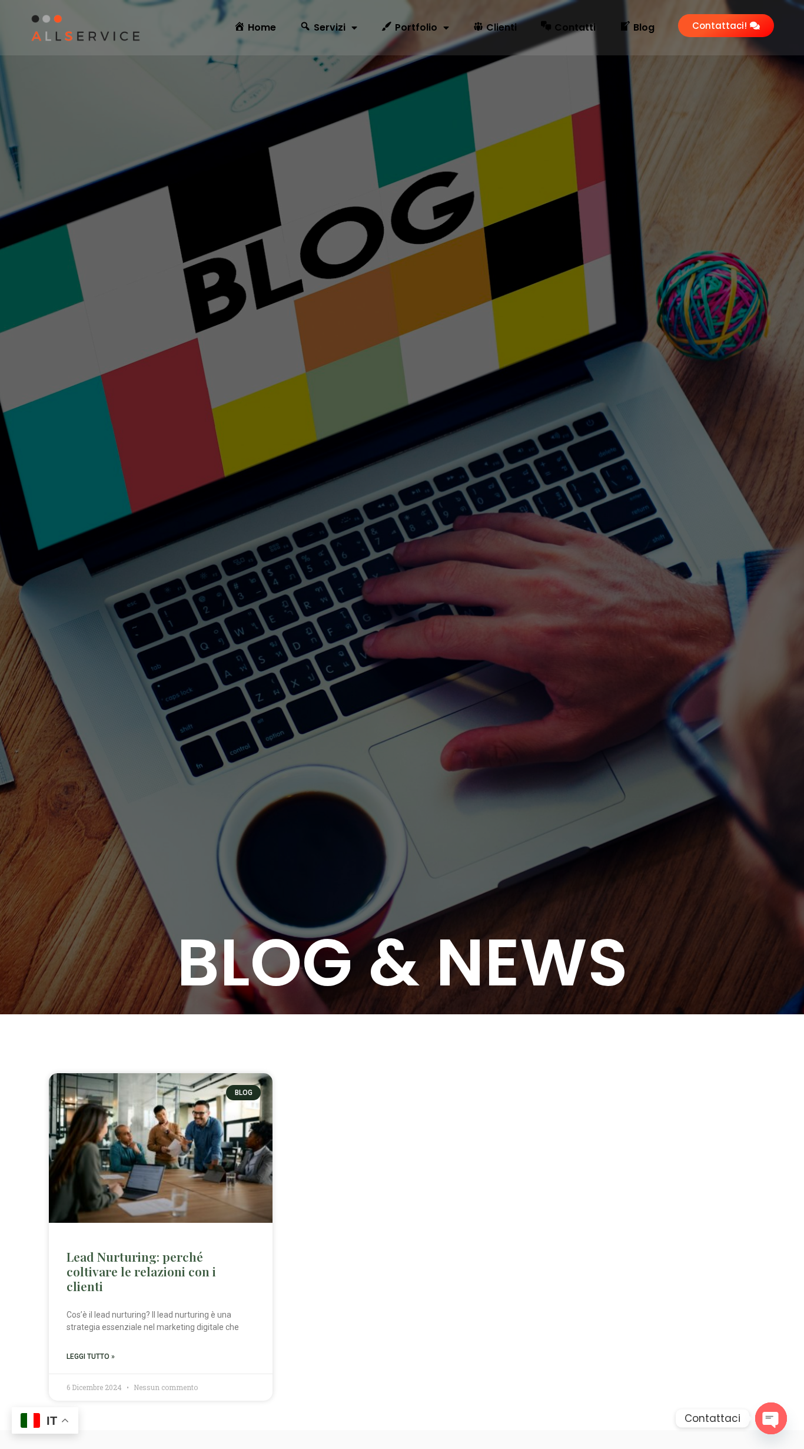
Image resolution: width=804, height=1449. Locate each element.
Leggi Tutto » (91, 1356)
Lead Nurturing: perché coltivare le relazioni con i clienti (141, 1271)
